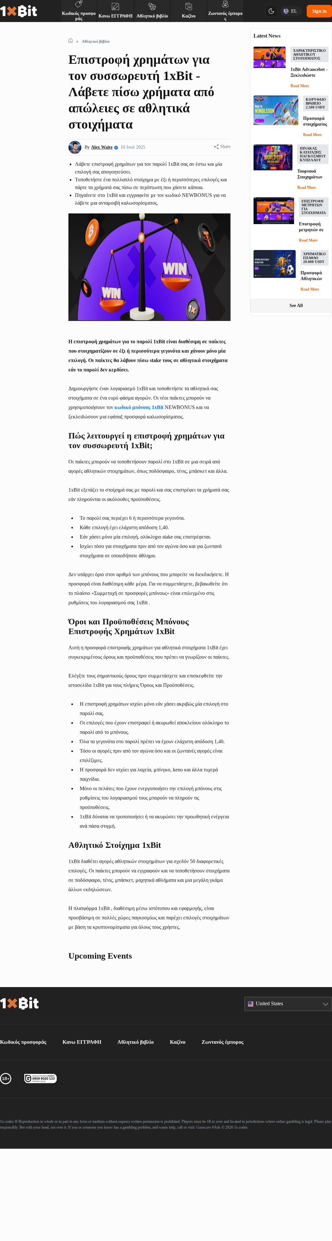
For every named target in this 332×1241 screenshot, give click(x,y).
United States (272, 1095)
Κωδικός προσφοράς (27, 1134)
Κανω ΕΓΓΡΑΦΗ (90, 1134)
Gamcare (289, 1219)
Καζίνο (192, 1134)
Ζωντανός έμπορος (242, 1134)
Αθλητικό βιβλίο (147, 1134)
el (292, 11)
